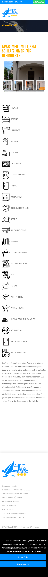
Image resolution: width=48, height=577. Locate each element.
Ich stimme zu (23, 564)
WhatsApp (40, 2)
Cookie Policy (23, 557)
